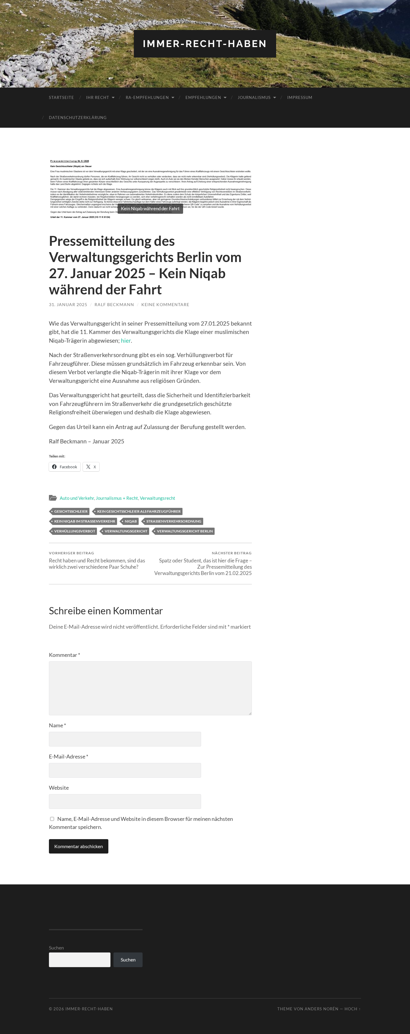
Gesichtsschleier (71, 511)
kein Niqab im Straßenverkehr (84, 521)
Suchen (56, 947)
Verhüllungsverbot (74, 531)
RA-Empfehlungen (147, 97)
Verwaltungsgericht (126, 531)
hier (126, 340)
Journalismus (254, 97)
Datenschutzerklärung (78, 117)
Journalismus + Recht (117, 498)
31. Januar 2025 (68, 304)
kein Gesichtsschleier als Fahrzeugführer (139, 511)
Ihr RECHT (97, 97)
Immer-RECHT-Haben (205, 43)
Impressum (299, 97)
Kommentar (64, 654)
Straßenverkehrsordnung (173, 521)
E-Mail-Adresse (68, 756)
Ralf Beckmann (114, 304)
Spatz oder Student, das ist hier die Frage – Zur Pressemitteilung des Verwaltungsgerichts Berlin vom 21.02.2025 (203, 563)
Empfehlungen (203, 97)
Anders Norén (322, 1008)
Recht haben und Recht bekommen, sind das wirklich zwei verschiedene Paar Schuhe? (97, 560)
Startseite (61, 97)
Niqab (131, 521)
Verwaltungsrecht (157, 498)
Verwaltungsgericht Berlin (185, 531)
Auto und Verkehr (77, 498)
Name (57, 725)
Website (59, 787)
